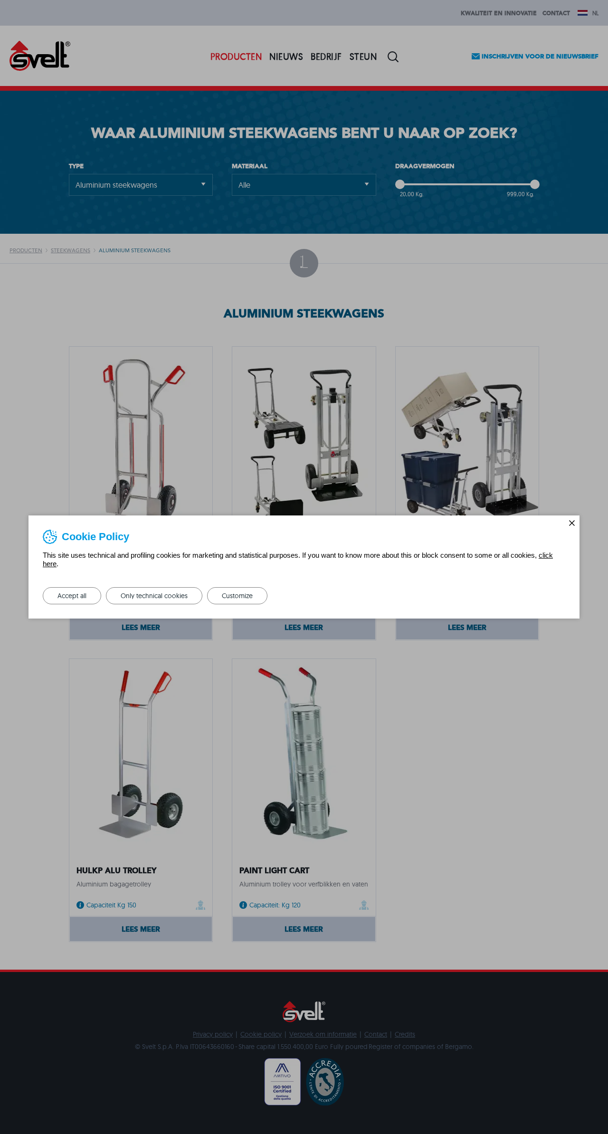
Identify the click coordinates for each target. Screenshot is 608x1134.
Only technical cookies (154, 595)
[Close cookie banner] (572, 523)
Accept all (71, 595)
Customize (237, 595)
